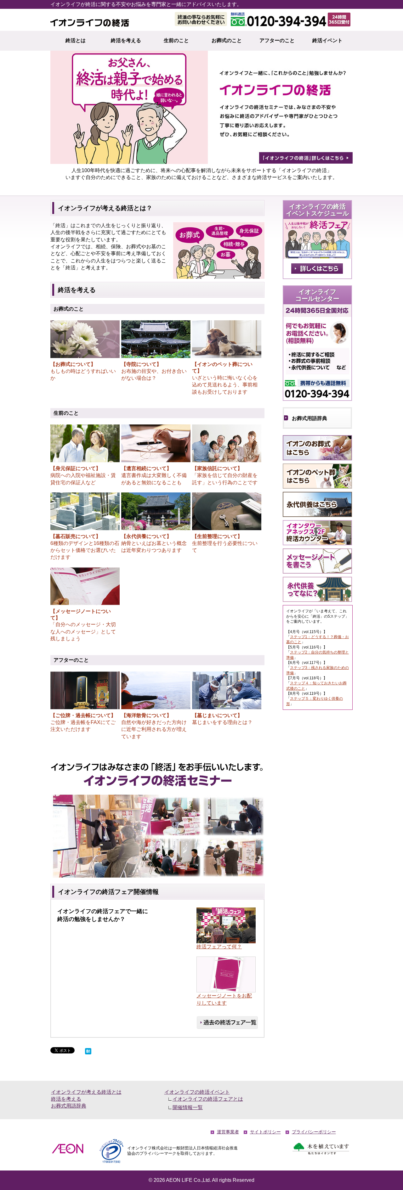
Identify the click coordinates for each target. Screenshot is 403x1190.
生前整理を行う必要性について (225, 543)
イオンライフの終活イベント (197, 1092)
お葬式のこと (227, 40)
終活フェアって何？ (219, 946)
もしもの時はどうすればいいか (83, 371)
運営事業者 (228, 1132)
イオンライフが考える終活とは (86, 1092)
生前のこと (176, 40)
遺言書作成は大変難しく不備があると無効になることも (154, 475)
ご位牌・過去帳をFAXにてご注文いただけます (83, 722)
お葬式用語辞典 (309, 418)
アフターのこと (277, 40)
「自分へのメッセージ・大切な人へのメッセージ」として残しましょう (83, 625)
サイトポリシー (265, 1132)
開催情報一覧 (188, 1107)
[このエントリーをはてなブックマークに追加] (88, 1050)
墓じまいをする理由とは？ (222, 719)
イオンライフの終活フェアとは (208, 1099)
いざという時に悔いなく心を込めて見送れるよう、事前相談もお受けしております (225, 378)
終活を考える (126, 40)
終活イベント (327, 40)
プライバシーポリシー (314, 1132)
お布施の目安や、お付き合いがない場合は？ (154, 371)
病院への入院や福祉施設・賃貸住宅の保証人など (83, 475)
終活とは (75, 40)
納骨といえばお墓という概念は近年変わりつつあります (154, 543)
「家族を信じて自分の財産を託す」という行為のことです (225, 475)
